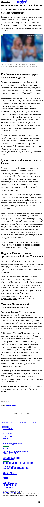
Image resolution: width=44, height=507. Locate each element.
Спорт (6, 482)
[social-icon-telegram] (11, 502)
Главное (8, 429)
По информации (8, 242)
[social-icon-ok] (16, 502)
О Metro (8, 487)
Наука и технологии (16, 468)
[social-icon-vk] (5, 502)
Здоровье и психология (18, 463)
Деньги (7, 473)
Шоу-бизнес (10, 453)
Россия (7, 438)
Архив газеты (11, 492)
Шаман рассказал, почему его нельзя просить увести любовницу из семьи (21, 389)
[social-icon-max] (22, 502)
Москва (8, 433)
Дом (5, 477)
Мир (5, 443)
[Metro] (22, 2)
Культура (8, 448)
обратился (34, 138)
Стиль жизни (11, 458)
